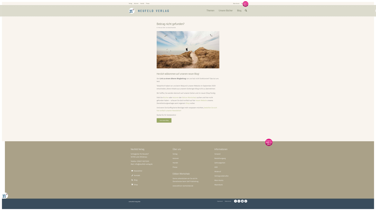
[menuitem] (236, 3)
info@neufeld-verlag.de (144, 164)
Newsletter (138, 171)
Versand (217, 154)
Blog (135, 180)
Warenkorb (244, 3)
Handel (142, 3)
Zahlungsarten (219, 163)
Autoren (136, 3)
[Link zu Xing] (245, 201)
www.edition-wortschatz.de (183, 186)
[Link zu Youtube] (242, 201)
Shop (188, 103)
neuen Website (201, 100)
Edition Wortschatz (189, 97)
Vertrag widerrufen (221, 176)
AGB (216, 167)
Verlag (130, 3)
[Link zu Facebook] (235, 201)
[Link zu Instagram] (238, 201)
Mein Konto (236, 3)
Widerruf (217, 171)
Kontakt (137, 175)
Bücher (165, 97)
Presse (147, 3)
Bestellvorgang (220, 158)
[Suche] (246, 10)
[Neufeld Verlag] (149, 10)
